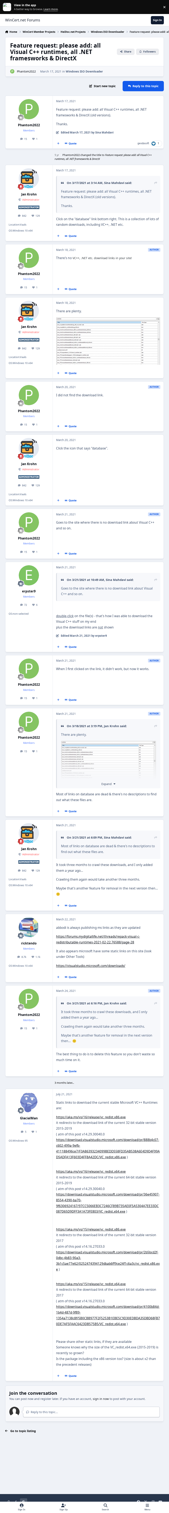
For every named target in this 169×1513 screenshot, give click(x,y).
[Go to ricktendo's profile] (29, 927)
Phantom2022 (26, 71)
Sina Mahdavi (114, 183)
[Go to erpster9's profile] (29, 575)
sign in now (101, 1399)
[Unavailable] (108, 320)
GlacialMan (29, 1118)
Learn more (8, 7)
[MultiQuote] (58, 143)
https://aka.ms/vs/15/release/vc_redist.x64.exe (91, 1284)
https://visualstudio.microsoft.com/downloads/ (90, 966)
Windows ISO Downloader (84, 71)
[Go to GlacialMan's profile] (29, 1102)
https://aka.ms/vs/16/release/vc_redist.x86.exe (91, 1117)
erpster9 (29, 591)
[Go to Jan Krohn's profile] (29, 178)
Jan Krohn (29, 194)
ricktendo (29, 943)
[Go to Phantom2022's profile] (12, 71)
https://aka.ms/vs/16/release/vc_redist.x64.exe (91, 1171)
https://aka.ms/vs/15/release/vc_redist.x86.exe (91, 1229)
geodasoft (143, 143)
